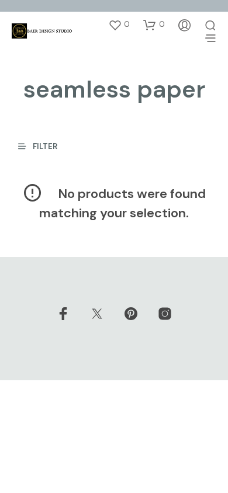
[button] (119, 24)
